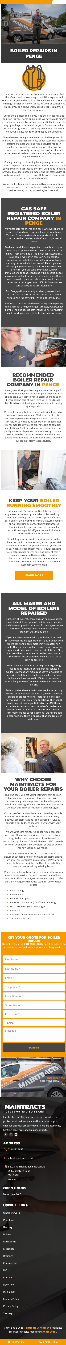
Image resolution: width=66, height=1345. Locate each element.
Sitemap (7, 1313)
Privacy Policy (10, 1306)
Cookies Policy (11, 1299)
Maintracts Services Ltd (37, 1327)
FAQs (6, 1270)
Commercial (10, 1263)
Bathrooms (9, 1241)
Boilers (7, 1234)
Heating (7, 1227)
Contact (7, 1277)
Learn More (34, 575)
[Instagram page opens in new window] (16, 1134)
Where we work (11, 1212)
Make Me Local (47, 1331)
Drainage (8, 1255)
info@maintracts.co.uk (20, 1158)
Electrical (8, 1248)
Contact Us (17, 1341)
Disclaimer (9, 1291)
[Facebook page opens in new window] (6, 1134)
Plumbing (8, 1220)
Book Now (8, 1284)
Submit (34, 1047)
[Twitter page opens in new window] (11, 1134)
